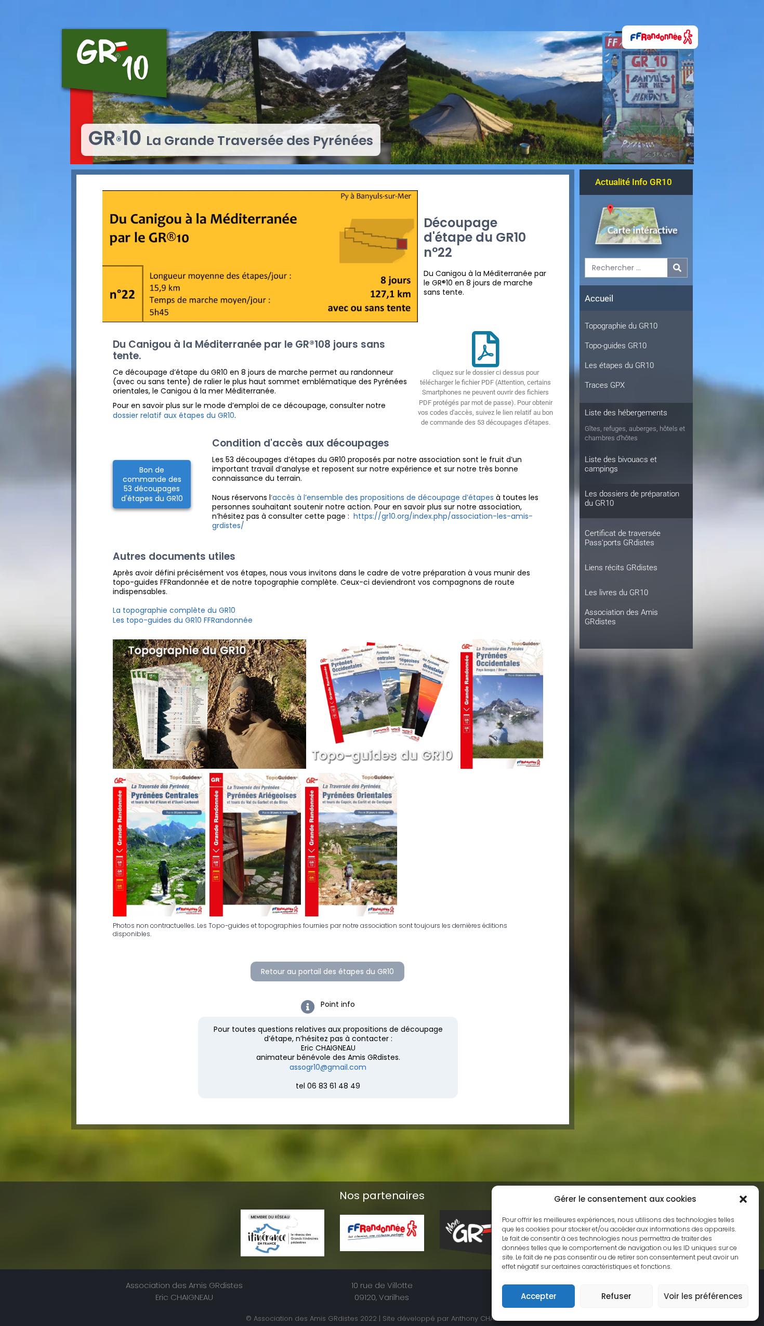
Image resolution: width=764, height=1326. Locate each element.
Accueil (599, 298)
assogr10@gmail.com (327, 1067)
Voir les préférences (703, 1296)
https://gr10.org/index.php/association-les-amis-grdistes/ (372, 521)
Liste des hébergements (626, 412)
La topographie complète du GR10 (174, 610)
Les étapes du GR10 (619, 365)
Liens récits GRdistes (621, 567)
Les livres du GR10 (616, 592)
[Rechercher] (677, 267)
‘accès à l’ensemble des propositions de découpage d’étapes (382, 497)
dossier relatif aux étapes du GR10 (173, 415)
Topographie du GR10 (621, 326)
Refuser (616, 1296)
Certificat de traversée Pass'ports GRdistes (623, 538)
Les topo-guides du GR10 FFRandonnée (183, 620)
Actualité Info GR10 (633, 182)
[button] (743, 1199)
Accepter (539, 1296)
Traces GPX (605, 385)
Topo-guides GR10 (616, 345)
